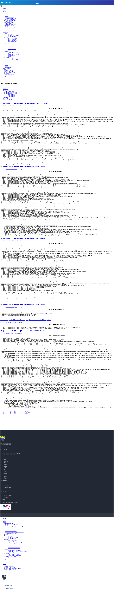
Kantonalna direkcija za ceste (13, 58)
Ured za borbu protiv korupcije (13, 35)
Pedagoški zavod (11, 56)
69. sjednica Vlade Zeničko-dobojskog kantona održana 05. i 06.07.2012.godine (24, 103)
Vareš (5, 471)
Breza (5, 459)
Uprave (6, 43)
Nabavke (4, 69)
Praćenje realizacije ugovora (10, 76)
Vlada (4, 10)
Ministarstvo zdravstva (9, 25)
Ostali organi (5, 32)
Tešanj (5, 467)
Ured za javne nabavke (12, 36)
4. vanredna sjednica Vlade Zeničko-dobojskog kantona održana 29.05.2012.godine (25, 320)
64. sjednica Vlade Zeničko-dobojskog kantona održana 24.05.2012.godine (17, 411)
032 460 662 (6, 488)
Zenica (5, 476)
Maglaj (5, 464)
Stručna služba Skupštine (12, 38)
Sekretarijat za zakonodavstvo (10, 61)
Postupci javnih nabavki (9, 71)
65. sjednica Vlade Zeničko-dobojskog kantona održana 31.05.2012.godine (22, 331)
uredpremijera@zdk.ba (8, 493)
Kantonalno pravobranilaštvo (10, 62)
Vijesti (4, 9)
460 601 (10, 495)
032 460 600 (6, 495)
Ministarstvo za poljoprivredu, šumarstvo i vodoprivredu (10, 19)
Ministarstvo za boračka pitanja (11, 26)
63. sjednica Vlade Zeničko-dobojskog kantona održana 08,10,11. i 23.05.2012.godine (19, 412)
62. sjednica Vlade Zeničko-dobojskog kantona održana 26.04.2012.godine (17, 413)
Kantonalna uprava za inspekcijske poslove (12, 45)
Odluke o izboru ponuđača (10, 72)
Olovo (5, 466)
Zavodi (6, 51)
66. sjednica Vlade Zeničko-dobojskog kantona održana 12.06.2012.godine (22, 304)
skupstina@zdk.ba (7, 485)
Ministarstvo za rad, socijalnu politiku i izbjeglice (10, 28)
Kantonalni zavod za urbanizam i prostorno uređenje (13, 55)
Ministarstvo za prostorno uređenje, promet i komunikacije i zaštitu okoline (10, 23)
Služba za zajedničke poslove (13, 42)
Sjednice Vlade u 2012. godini (11, 105)
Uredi (6, 33)
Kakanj (5, 462)
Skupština (5, 11)
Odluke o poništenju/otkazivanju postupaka (9, 74)
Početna (4, 8)
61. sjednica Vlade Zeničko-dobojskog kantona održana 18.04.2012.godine (17, 414)
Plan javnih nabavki (9, 70)
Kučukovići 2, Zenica (4, 449)
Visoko (5, 473)
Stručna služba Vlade (12, 39)
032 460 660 (6, 487)
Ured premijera (10, 34)
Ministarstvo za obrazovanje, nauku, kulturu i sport (10, 21)
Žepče (5, 478)
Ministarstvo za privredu (9, 17)
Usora (5, 469)
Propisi (6, 66)
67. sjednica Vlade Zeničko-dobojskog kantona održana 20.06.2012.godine (22, 238)
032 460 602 (6, 497)
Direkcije (7, 57)
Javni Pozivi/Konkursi (7, 68)
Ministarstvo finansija (9, 13)
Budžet (6, 65)
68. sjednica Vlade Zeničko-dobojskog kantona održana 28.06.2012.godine (22, 166)
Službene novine (8, 67)
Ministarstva (5, 12)
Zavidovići (6, 474)
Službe (6, 37)
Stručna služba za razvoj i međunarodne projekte (12, 41)
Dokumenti (5, 64)
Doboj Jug (6, 461)
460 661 (10, 487)
